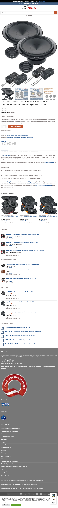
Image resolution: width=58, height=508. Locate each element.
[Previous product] (5, 109)
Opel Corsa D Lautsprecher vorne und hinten (28, 217)
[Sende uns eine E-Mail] (10, 360)
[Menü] (56, 494)
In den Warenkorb (15, 126)
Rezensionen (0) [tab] (18, 151)
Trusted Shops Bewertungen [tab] (30, 151)
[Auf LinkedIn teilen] (15, 143)
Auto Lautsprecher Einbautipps (9, 431)
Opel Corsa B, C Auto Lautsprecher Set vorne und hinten (48, 217)
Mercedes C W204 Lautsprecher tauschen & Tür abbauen (21, 484)
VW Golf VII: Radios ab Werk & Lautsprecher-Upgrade (19, 339)
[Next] (54, 53)
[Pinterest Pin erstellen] (12, 143)
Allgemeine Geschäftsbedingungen (10, 428)
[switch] (53, 502)
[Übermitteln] (55, 12)
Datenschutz (4, 434)
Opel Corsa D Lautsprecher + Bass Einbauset (9, 217)
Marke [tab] (11, 151)
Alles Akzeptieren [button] (16, 504)
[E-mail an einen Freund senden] (10, 143)
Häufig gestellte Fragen (7, 436)
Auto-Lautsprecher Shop (8, 464)
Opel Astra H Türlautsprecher (27, 137)
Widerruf (3, 450)
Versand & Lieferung (6, 444)
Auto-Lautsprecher (49, 162)
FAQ (2, 469)
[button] (2, 8)
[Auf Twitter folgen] (7, 360)
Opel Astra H (6, 155)
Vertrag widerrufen (6, 447)
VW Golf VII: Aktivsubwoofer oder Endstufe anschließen (20, 335)
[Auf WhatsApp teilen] (2, 143)
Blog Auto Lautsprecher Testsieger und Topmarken (21, 182)
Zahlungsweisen (5, 453)
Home (2, 101)
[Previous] (4, 53)
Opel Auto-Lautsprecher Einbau (43, 185)
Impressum (4, 439)
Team (2, 484)
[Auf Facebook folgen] (2, 360)
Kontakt (3, 442)
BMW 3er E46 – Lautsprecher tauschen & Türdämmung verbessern (23, 331)
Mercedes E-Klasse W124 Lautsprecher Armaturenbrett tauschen (22, 344)
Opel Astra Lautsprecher (12, 101)
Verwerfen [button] (42, 1)
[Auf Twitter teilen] (7, 143)
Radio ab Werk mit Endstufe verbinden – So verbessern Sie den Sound (24, 480)
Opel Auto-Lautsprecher (23, 135)
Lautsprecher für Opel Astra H (13, 137)
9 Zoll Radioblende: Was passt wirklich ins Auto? (18, 327)
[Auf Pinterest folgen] (12, 360)
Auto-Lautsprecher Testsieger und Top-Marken (14, 466)
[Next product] (2, 109)
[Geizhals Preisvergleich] (5, 405)
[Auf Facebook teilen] (5, 143)
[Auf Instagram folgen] (5, 360)
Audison (3, 141)
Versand (5, 114)
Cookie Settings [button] (6, 504)
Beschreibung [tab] (4, 151)
